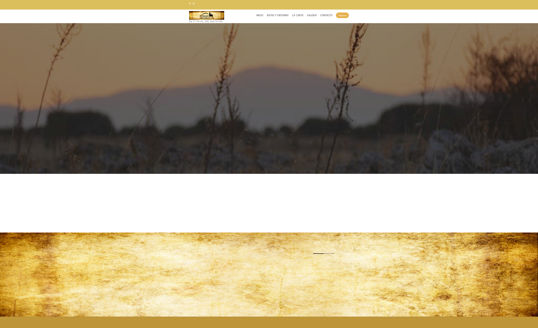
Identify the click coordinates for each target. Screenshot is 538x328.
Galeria (312, 15)
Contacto (326, 15)
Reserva (342, 15)
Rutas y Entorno (278, 15)
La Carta (297, 15)
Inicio (259, 15)
